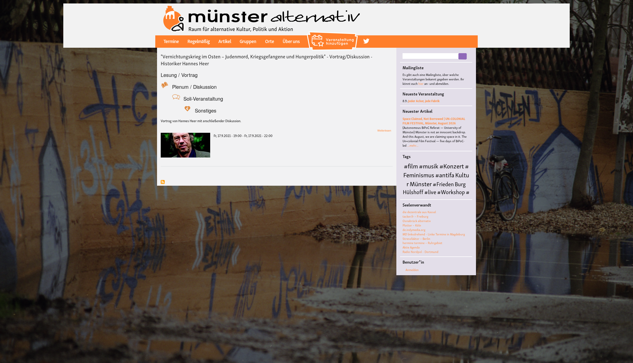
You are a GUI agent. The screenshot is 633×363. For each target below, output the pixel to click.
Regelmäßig (198, 41)
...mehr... (412, 145)
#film (411, 165)
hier (421, 83)
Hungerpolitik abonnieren (163, 182)
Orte (269, 41)
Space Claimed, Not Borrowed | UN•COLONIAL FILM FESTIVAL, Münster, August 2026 (434, 121)
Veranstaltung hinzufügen (333, 33)
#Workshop (451, 191)
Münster (421, 183)
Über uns (291, 41)
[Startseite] (261, 18)
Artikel (224, 41)
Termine (171, 41)
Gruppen (248, 41)
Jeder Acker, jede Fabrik (424, 100)
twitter (366, 41)
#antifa (444, 174)
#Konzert (451, 165)
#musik (428, 165)
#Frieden (443, 183)
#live (430, 191)
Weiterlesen (384, 130)
